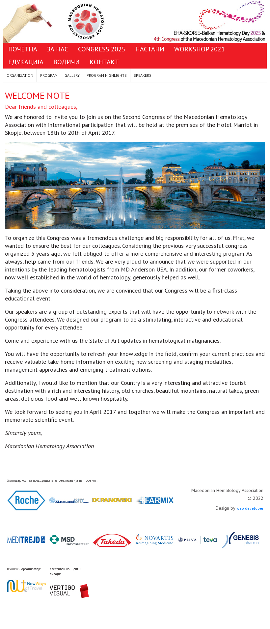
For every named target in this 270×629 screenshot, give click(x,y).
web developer (249, 508)
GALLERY (72, 75)
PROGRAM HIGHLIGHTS (107, 75)
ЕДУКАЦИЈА (25, 62)
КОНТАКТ (104, 62)
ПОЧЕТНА (22, 49)
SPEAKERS (142, 75)
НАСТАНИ (149, 49)
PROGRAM (49, 75)
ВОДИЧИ (66, 62)
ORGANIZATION (20, 75)
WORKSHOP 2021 (199, 49)
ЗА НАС (57, 49)
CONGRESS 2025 (101, 49)
